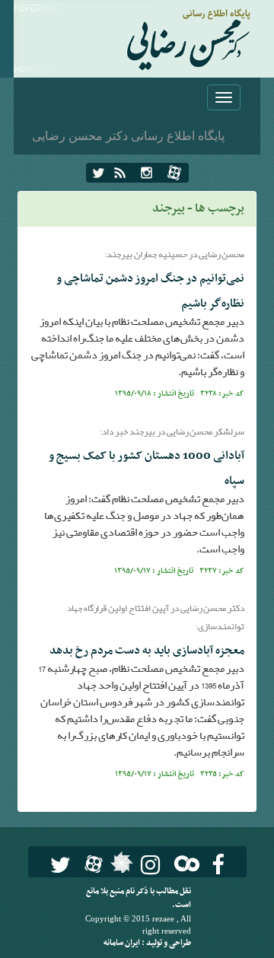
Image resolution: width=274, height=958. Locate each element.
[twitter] (99, 173)
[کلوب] (183, 863)
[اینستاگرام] (146, 173)
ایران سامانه (123, 943)
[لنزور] (120, 867)
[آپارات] (174, 173)
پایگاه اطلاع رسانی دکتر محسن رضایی (128, 135)
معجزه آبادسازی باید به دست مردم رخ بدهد (146, 650)
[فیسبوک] (218, 865)
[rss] (120, 173)
